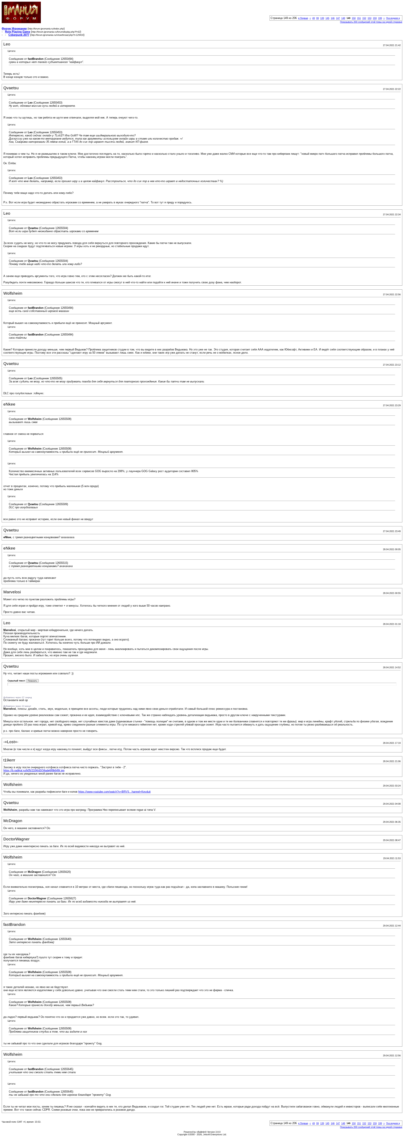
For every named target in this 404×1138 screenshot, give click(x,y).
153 (369, 18)
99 (317, 18)
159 (375, 18)
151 (359, 18)
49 (313, 18)
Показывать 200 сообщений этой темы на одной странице (371, 22)
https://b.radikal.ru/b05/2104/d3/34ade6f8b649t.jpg (33, 770)
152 (364, 18)
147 (338, 18)
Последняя (393, 18)
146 (333, 18)
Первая (303, 18)
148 (343, 18)
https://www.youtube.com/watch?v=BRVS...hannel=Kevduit (114, 791)
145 (327, 18)
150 (354, 18)
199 (380, 18)
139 (322, 18)
